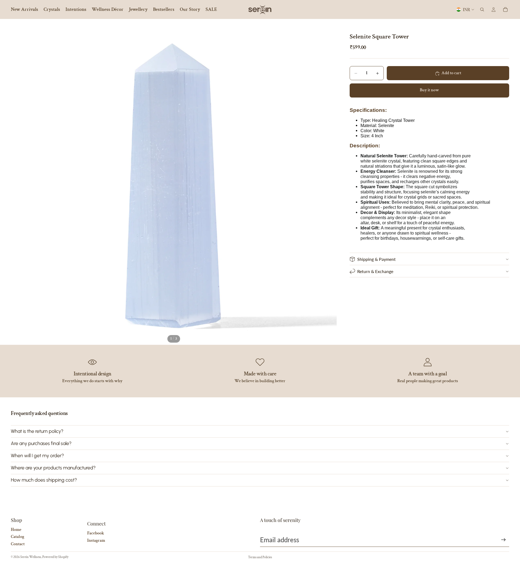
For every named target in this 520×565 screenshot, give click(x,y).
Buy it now (429, 90)
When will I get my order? (37, 456)
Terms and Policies (260, 557)
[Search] (482, 9)
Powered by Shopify (55, 557)
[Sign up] (503, 539)
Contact (18, 544)
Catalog (17, 537)
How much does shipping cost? (44, 480)
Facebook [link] (95, 533)
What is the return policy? (37, 431)
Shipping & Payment (376, 259)
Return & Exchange (375, 271)
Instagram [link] (96, 540)
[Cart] (505, 9)
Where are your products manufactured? (53, 468)
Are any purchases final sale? (41, 443)
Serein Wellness (30, 557)
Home (16, 529)
